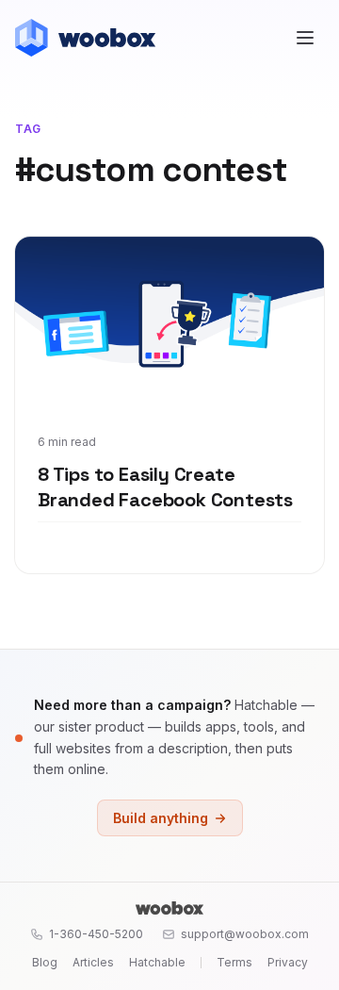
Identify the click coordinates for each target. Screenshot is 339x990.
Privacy (287, 962)
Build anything (160, 818)
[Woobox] (169, 908)
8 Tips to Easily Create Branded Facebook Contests (165, 487)
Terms (234, 962)
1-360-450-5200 (96, 934)
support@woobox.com (245, 934)
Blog (44, 962)
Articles (93, 962)
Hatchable (157, 962)
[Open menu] (305, 38)
